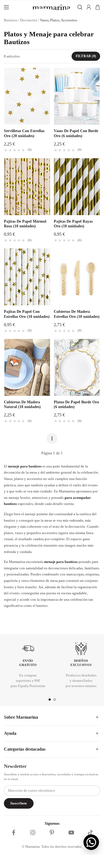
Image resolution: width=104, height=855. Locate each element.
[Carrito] (97, 7)
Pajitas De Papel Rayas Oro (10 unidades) (73, 223)
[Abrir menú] (16, 7)
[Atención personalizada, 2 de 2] (55, 699)
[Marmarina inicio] (51, 7)
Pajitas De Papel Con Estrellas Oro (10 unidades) (27, 314)
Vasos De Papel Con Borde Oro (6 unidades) (76, 133)
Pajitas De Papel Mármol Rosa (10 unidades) (25, 223)
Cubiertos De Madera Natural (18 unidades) (22, 404)
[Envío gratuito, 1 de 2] (50, 699)
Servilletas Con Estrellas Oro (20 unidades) (24, 133)
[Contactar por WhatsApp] (91, 842)
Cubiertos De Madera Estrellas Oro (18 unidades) (77, 314)
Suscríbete (18, 803)
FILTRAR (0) (86, 56)
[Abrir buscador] (78, 7)
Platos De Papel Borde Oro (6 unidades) (76, 404)
